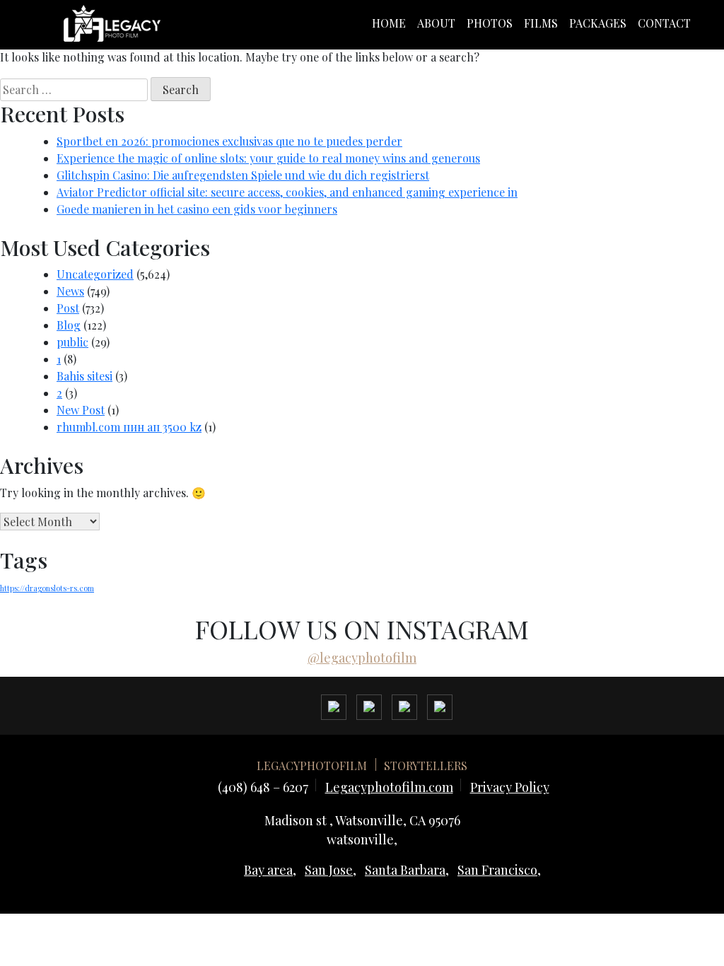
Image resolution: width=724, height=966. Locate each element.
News (70, 291)
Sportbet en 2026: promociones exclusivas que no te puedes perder (229, 141)
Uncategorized (95, 274)
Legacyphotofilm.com (389, 787)
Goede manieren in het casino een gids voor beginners (197, 209)
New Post (81, 409)
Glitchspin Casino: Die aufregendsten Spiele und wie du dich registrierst (243, 175)
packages (597, 23)
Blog (69, 325)
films (541, 23)
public (72, 341)
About (436, 23)
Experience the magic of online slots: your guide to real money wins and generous (268, 158)
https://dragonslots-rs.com (47, 588)
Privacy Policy (509, 787)
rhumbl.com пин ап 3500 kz (129, 426)
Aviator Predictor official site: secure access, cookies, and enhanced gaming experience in (287, 192)
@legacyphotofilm (362, 657)
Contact (664, 23)
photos (490, 23)
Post (68, 308)
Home (389, 23)
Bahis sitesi (84, 375)
